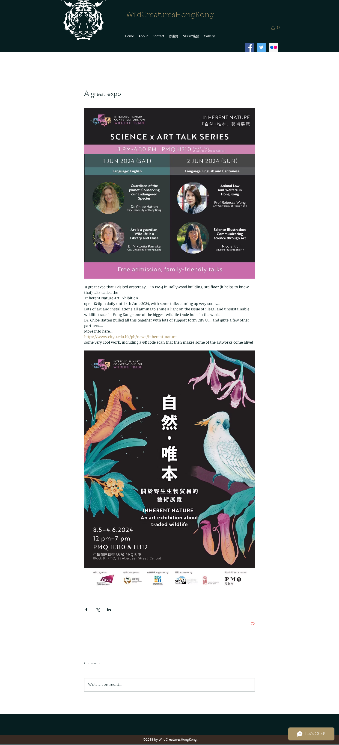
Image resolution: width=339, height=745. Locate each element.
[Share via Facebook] (86, 609)
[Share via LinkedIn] (109, 609)
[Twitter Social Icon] (261, 47)
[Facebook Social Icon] (249, 47)
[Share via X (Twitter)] (97, 609)
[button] (276, 28)
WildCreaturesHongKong (170, 15)
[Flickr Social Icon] (273, 47)
